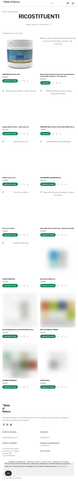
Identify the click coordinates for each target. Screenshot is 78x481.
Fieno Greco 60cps (8, 228)
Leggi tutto (45, 83)
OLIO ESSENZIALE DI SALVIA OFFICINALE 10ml (17, 329)
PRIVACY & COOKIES (61, 462)
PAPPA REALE (44, 380)
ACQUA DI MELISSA (8, 279)
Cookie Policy (62, 466)
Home (4, 12)
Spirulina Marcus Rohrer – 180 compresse (15, 127)
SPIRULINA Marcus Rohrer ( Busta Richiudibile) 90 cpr (57, 127)
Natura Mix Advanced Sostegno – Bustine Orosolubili (57, 228)
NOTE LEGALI (47, 462)
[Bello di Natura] (11, 1)
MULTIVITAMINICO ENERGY (49, 329)
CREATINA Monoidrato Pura (11, 74)
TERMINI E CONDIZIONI (16, 462)
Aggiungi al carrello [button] (10, 81)
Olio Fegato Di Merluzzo (47, 279)
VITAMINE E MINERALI (9, 380)
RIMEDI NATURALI (12, 12)
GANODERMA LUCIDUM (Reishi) (50, 177)
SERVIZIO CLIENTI (33, 462)
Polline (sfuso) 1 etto (8, 177)
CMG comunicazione (15, 478)
